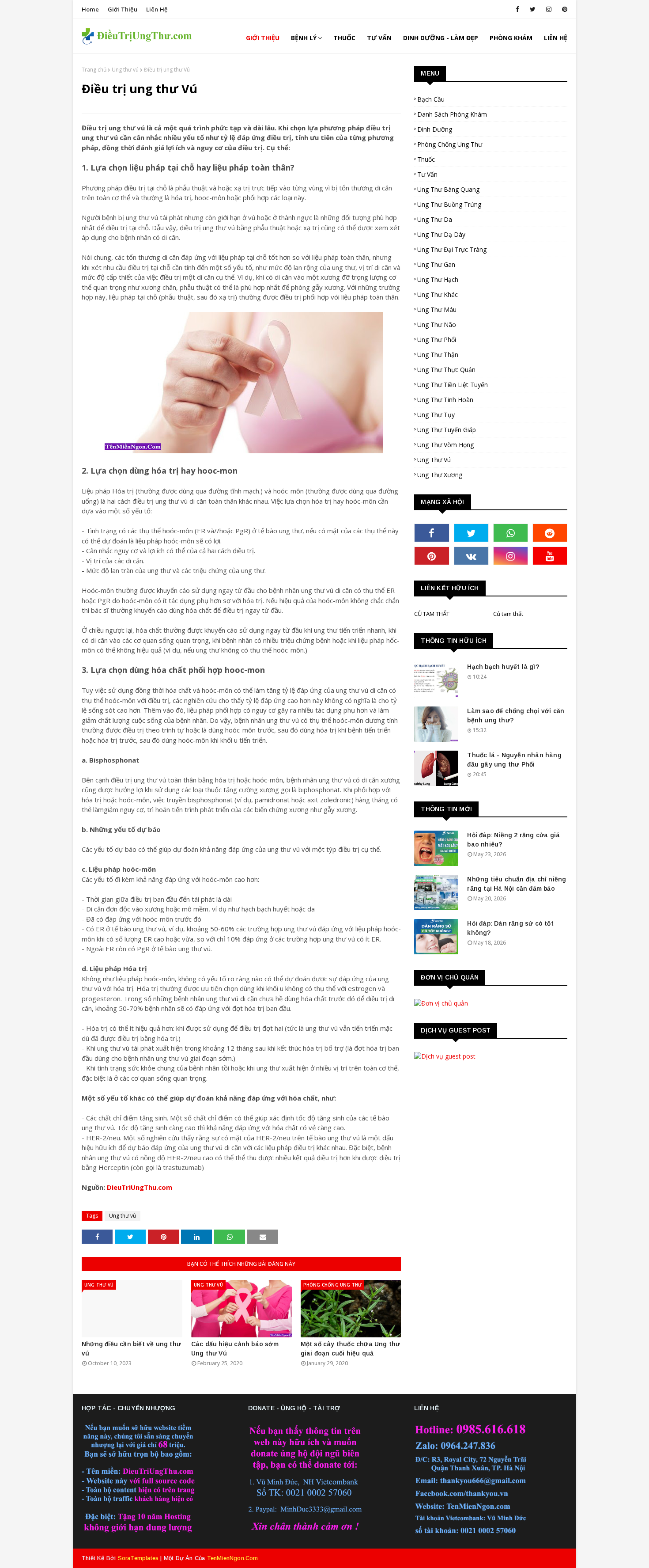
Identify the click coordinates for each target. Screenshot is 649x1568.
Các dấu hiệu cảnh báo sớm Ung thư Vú (235, 1348)
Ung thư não (436, 324)
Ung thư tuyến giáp (446, 429)
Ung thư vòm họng (445, 444)
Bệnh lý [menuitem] (304, 38)
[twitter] (533, 9)
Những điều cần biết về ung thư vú (131, 1348)
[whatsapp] (510, 533)
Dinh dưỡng (434, 129)
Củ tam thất (508, 614)
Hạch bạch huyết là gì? (503, 666)
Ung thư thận (437, 354)
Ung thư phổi (436, 339)
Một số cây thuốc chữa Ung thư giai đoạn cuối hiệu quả (350, 1348)
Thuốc (426, 159)
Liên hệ (156, 9)
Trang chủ (94, 69)
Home (90, 9)
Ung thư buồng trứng (449, 204)
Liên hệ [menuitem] (555, 38)
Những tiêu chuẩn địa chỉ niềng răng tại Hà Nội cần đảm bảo (516, 884)
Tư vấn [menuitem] (379, 38)
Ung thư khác (437, 294)
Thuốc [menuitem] (344, 38)
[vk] (471, 556)
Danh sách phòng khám (452, 114)
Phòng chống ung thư (449, 144)
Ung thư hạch (437, 279)
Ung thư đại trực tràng (452, 249)
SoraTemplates (138, 1558)
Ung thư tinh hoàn (445, 399)
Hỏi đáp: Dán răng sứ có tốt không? (510, 928)
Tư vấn (427, 174)
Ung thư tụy (436, 414)
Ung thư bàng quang (448, 189)
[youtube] (549, 556)
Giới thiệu (122, 9)
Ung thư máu (437, 309)
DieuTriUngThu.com (139, 1187)
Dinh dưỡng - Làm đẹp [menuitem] (440, 38)
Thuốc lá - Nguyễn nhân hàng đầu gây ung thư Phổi (514, 760)
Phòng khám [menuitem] (511, 38)
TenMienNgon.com (232, 1558)
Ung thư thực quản (446, 369)
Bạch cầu (431, 99)
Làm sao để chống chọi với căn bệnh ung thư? (515, 715)
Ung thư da (434, 219)
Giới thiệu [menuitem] (262, 38)
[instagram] (549, 9)
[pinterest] (563, 9)
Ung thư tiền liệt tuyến (452, 384)
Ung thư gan (436, 264)
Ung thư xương (439, 475)
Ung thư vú (125, 69)
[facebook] (517, 9)
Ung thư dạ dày (441, 234)
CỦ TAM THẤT (431, 614)
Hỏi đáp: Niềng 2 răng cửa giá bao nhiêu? (513, 839)
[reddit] (549, 533)
